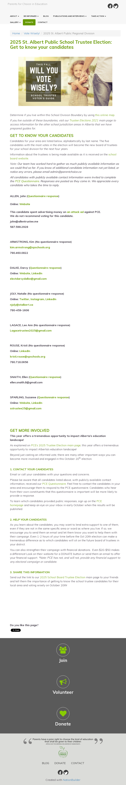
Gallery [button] (14, 22)
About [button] (14, 16)
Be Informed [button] (30, 16)
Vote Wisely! (31, 33)
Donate (29, 22)
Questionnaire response (43, 196)
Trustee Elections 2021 (83, 120)
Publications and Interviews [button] (69, 16)
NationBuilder (71, 780)
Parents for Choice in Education (27, 4)
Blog (46, 16)
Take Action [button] (97, 16)
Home (16, 33)
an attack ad (75, 212)
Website (24, 204)
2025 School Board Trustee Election (62, 577)
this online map (104, 115)
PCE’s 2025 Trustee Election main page (56, 445)
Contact (42, 22)
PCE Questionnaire (27, 181)
